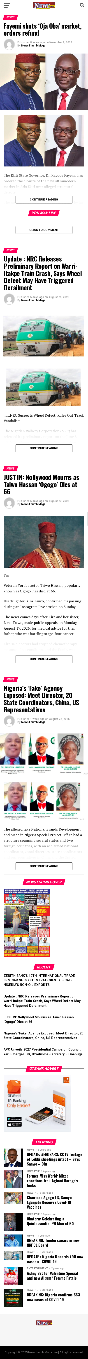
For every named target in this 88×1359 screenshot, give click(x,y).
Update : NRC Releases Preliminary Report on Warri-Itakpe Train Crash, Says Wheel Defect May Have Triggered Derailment (42, 1001)
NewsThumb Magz (33, 45)
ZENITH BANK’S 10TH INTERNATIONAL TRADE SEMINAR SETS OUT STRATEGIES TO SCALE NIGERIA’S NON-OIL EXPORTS (39, 980)
